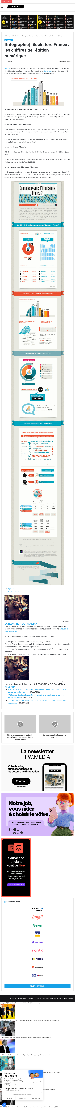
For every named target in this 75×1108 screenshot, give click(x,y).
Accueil (8, 36)
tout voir (10, 686)
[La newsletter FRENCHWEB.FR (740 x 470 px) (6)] (37, 790)
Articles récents (13, 592)
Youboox (7, 68)
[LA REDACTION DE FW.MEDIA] (16, 619)
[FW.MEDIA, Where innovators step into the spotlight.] (15, 7)
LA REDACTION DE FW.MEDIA (20, 623)
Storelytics (48, 71)
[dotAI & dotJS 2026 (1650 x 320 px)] (37, 22)
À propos (11, 589)
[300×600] (16, 897)
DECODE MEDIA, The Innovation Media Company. (46, 998)
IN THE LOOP (16, 36)
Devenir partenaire (37, 986)
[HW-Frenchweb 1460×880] (37, 836)
